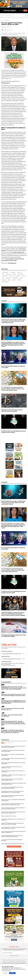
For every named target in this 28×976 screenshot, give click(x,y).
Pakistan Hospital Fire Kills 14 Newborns (8, 816)
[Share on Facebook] (5, 30)
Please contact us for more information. (8, 665)
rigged (2, 34)
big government (5, 272)
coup (3, 274)
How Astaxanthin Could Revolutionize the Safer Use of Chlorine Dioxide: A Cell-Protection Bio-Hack (13, 747)
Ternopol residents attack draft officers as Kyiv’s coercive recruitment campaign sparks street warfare (12, 836)
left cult (23, 276)
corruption (19, 272)
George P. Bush (21, 274)
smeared (5, 34)
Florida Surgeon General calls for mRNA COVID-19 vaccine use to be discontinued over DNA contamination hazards (13, 321)
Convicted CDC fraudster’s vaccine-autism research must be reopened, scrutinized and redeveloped (12, 824)
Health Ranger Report (6, 682)
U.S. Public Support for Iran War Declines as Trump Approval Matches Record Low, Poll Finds (12, 796)
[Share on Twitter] (8, 30)
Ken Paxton (17, 276)
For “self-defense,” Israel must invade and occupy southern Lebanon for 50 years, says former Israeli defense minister (12, 389)
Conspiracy (6, 20)
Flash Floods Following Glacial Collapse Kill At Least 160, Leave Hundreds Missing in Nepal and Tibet (13, 812)
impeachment (4, 276)
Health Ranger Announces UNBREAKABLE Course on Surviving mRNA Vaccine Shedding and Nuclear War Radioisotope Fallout (13, 702)
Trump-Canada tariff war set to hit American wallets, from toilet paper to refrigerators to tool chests (13, 828)
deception (8, 274)
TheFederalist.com (5, 83)
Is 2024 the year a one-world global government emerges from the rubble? (13, 431)
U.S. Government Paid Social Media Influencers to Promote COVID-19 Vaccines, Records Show (12, 788)
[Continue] (25, 952)
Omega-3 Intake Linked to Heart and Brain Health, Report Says (12, 843)
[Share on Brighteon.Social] (2, 30)
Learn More (5, 973)
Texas (7, 34)
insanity (11, 276)
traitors (9, 34)
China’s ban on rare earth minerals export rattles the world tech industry (12, 410)
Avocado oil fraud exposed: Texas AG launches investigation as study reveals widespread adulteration (13, 808)
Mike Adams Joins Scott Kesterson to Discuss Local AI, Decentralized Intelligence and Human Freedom (13, 695)
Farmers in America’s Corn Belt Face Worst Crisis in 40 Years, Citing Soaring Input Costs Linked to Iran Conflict (12, 804)
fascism (14, 274)
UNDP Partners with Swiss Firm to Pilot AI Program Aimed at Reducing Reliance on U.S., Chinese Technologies (12, 792)
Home (2, 20)
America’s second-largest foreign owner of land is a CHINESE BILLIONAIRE (13, 635)
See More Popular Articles (14, 846)
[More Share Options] (11, 30)
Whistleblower (16, 34)
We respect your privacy (14, 955)
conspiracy (13, 272)
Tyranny (12, 34)
